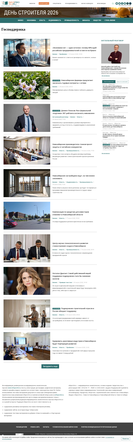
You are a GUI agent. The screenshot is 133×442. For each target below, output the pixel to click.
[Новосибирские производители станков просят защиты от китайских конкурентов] (27, 150)
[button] (113, 3)
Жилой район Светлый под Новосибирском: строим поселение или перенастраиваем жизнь (113, 68)
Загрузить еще (50, 366)
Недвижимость (72, 182)
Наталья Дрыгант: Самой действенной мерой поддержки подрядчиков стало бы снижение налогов (71, 276)
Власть (79, 117)
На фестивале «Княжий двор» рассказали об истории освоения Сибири (114, 135)
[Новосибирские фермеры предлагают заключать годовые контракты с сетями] (27, 85)
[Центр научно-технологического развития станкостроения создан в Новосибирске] (27, 248)
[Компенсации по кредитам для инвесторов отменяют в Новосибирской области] (27, 216)
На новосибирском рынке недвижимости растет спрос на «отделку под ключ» (115, 146)
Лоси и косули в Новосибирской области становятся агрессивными (114, 117)
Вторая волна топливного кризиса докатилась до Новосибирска (114, 126)
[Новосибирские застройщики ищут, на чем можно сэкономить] (27, 183)
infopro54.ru (59, 395)
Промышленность (72, 150)
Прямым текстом (65, 282)
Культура (105, 132)
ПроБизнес (63, 54)
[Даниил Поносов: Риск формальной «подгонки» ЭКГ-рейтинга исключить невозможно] (27, 118)
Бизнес (54, 54)
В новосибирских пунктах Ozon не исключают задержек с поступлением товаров (115, 107)
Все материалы (106, 75)
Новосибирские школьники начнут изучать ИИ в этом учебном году (114, 97)
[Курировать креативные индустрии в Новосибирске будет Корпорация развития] (27, 346)
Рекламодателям (125, 5)
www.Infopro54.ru (14, 388)
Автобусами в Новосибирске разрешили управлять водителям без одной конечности (115, 87)
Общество (112, 84)
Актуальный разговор (60, 117)
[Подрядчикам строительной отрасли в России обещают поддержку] (27, 313)
